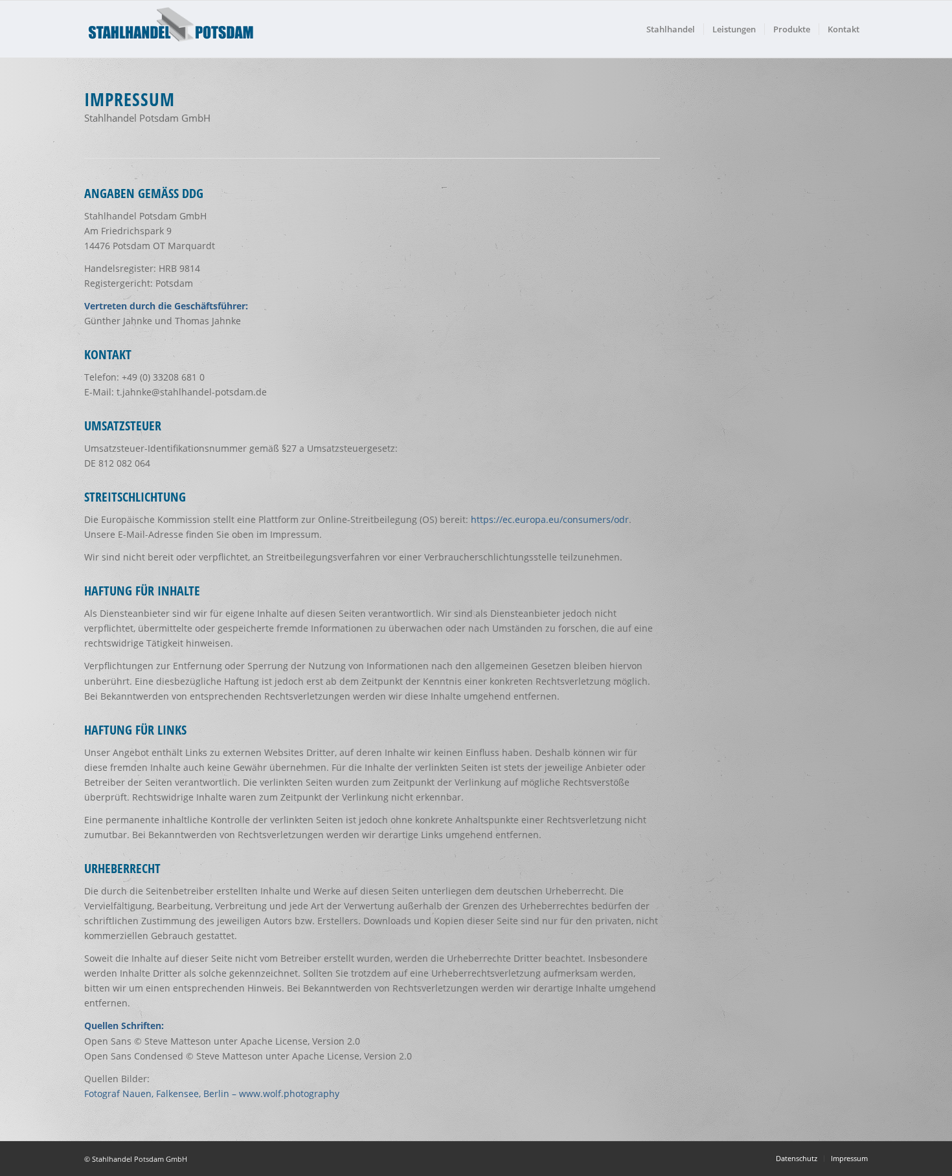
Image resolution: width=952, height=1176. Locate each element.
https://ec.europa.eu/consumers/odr (550, 519)
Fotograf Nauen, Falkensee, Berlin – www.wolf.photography (211, 1093)
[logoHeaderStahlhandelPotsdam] (171, 29)
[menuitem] (670, 29)
